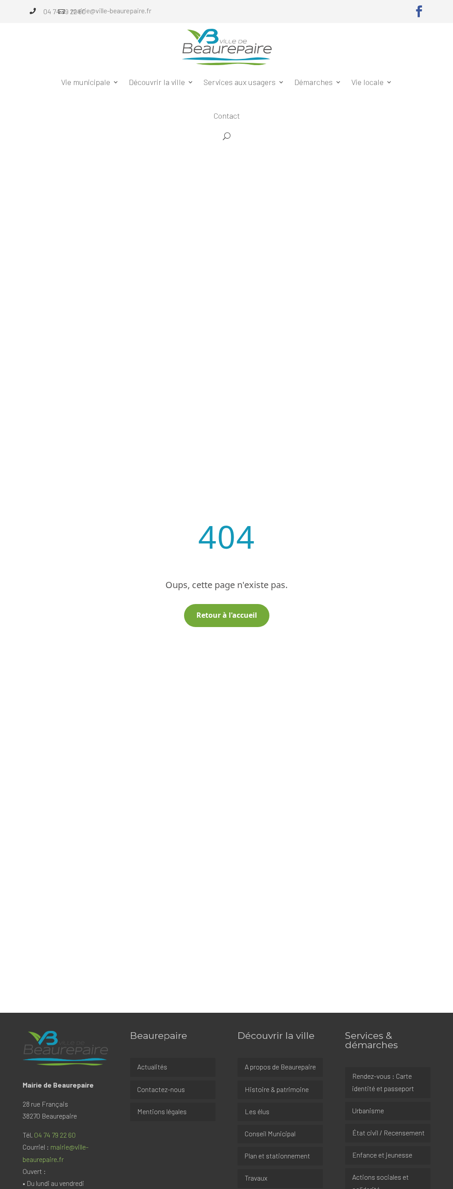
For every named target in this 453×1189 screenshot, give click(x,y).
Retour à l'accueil (226, 615)
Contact (227, 115)
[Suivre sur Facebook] (418, 11)
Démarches (313, 82)
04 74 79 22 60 (55, 1135)
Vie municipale (85, 82)
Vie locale (367, 82)
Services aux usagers (239, 82)
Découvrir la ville (157, 82)
